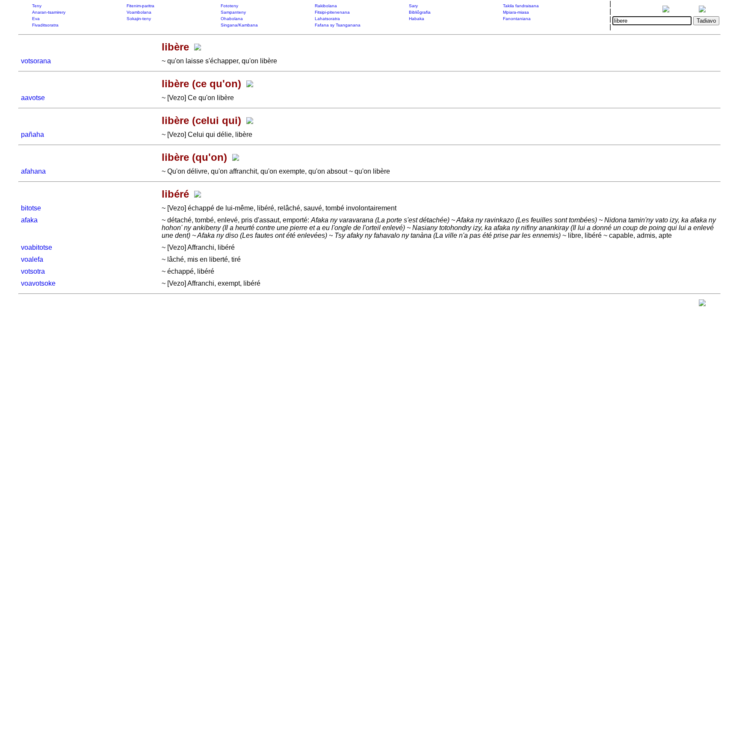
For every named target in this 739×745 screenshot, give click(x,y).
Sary (413, 5)
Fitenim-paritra (140, 5)
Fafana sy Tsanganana (338, 25)
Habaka (416, 18)
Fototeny (229, 5)
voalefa (32, 259)
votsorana (36, 61)
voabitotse (36, 247)
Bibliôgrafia (420, 12)
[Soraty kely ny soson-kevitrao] (702, 304)
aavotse (33, 97)
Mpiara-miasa (516, 12)
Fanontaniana (517, 18)
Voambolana (139, 12)
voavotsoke (38, 283)
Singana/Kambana (239, 25)
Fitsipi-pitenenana (332, 12)
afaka (29, 220)
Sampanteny (233, 12)
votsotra (33, 271)
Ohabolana (232, 18)
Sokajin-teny (139, 18)
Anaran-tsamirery (48, 12)
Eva (36, 18)
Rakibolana (326, 5)
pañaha (32, 134)
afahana (33, 171)
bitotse (31, 208)
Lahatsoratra (327, 18)
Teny (36, 5)
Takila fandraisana (521, 5)
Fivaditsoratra (45, 25)
